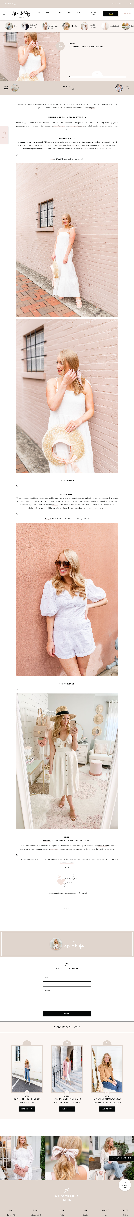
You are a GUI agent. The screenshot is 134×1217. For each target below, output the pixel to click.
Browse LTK (11, 1215)
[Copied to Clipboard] (73, 89)
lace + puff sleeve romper (62, 501)
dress (52, 159)
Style (38, 12)
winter (67, 1096)
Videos (121, 3)
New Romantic (59, 126)
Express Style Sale (27, 859)
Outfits (115, 3)
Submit (67, 1013)
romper (55, 505)
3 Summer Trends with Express (87, 46)
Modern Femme (76, 126)
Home (48, 12)
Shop (129, 13)
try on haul (53, 849)
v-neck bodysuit (66, 863)
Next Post (127, 88)
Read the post (26, 1109)
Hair (105, 1215)
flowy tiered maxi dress (67, 145)
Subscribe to (8, 3)
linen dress (47, 840)
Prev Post (6, 88)
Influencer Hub (36, 1215)
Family (85, 1215)
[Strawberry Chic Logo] (21, 14)
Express (72, 43)
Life (69, 12)
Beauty (59, 12)
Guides (125, 1215)
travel (79, 12)
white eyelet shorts (99, 859)
